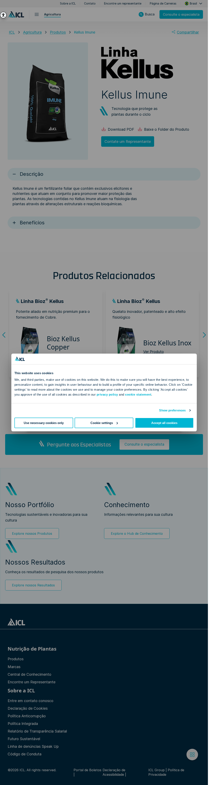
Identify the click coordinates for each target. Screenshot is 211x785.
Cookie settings (101, 423)
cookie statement (138, 394)
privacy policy (107, 394)
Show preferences (172, 410)
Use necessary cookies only (44, 423)
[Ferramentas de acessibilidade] (3, 15)
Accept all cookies (164, 423)
